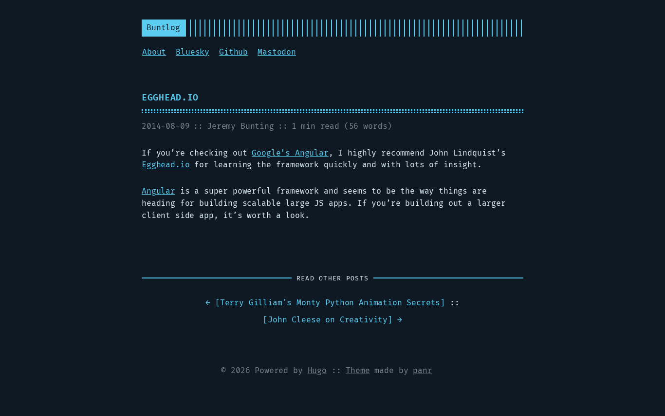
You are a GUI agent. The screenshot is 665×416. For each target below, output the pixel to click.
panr (422, 371)
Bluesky (192, 52)
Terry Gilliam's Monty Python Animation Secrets (330, 303)
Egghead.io (170, 98)
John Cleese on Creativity (328, 320)
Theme (357, 371)
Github (233, 52)
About (154, 52)
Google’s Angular (290, 153)
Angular (158, 191)
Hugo (317, 371)
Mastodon (277, 52)
